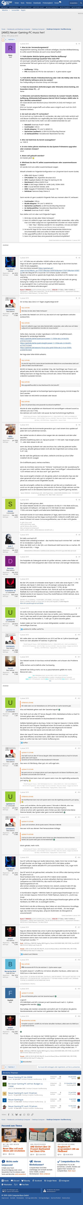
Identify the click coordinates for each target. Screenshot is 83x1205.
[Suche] (81, 3)
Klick (50, 681)
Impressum (5, 1198)
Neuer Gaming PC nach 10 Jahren (22, 1106)
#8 (79, 579)
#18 (79, 960)
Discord (16, 1181)
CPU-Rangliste (77, 7)
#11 (79, 657)
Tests (22, 3)
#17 (79, 927)
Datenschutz (66, 1198)
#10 (79, 635)
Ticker (17, 3)
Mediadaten (20, 1198)
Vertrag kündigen (44, 1198)
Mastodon (8, 1185)
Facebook (38, 1181)
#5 (79, 500)
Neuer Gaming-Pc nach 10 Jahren (22, 1093)
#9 (79, 608)
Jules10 (10, 1088)
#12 (79, 698)
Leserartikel (15, 10)
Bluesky (27, 1181)
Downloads (37, 3)
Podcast (5, 7)
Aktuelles (5, 10)
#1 (79, 44)
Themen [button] (29, 3)
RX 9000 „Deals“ (39, 7)
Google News (52, 1181)
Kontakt (12, 1198)
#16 (79, 857)
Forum (56, 3)
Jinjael (10, 1079)
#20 (79, 1016)
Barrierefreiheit (56, 1198)
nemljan (10, 1102)
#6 (79, 535)
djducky (74, 1078)
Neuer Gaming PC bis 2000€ (20, 1077)
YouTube (25, 1185)
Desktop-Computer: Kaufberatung (31, 1079)
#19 (79, 989)
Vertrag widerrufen (31, 1198)
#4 (79, 425)
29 (33, 1155)
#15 (79, 817)
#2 (79, 258)
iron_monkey (72, 1094)
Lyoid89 (10, 1108)
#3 (79, 298)
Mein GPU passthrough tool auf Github (31, 603)
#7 (79, 557)
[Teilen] (76, 44)
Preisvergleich (48, 3)
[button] (9, 10)
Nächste (11, 39)
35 (6, 1154)
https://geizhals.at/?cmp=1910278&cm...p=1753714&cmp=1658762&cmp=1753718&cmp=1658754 (49, 270)
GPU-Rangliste (65, 7)
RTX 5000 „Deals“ (26, 7)
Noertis (10, 1095)
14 (60, 1155)
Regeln (23, 10)
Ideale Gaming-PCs (52, 7)
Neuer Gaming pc (15, 1099)
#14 (79, 792)
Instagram (65, 1181)
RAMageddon (14, 7)
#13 (79, 748)
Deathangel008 (71, 1085)
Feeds (6, 1181)
